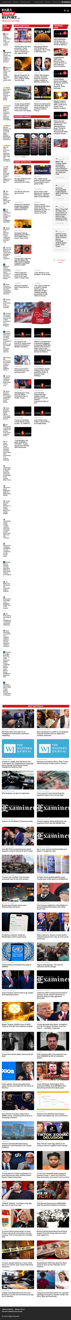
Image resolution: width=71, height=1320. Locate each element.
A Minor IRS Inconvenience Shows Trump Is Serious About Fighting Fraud (7, 364)
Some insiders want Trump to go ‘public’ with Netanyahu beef (18, 994)
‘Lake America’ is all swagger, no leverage (42, 273)
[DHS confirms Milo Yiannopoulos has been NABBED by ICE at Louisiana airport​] (53, 1041)
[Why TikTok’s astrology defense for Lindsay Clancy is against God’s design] (53, 1130)
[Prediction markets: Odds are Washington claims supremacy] (18, 922)
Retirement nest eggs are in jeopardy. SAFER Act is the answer (7, 603)
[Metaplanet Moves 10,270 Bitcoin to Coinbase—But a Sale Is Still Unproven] (42, 35)
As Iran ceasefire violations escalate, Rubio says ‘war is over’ (7, 380)
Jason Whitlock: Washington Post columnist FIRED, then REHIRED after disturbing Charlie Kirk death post (51, 1086)
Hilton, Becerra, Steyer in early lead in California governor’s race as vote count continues (53, 937)
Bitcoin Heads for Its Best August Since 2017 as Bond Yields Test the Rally (21, 77)
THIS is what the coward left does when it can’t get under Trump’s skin (21, 275)
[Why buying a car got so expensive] (18, 780)
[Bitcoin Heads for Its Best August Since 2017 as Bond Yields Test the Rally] (22, 64)
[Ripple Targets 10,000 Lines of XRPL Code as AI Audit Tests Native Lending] (18, 1011)
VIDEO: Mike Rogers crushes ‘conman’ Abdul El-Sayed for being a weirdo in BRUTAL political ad (41, 78)
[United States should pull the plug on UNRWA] (18, 951)
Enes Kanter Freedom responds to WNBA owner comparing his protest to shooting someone (17, 1115)
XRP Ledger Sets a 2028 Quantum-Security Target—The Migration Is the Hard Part (7, 174)
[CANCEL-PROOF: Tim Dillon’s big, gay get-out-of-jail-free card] (18, 1190)
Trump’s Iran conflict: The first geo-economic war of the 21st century (16, 878)
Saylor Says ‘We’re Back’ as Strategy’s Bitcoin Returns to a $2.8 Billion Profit (7, 94)
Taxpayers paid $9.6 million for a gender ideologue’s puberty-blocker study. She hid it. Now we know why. (53, 1294)
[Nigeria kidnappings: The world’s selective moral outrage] (53, 951)
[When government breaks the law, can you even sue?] (22, 360)
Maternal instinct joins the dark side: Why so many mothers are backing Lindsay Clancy (42, 107)
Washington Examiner (8, 729)
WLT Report (61, 159)
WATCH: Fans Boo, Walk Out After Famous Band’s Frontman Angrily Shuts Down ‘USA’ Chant (61, 240)
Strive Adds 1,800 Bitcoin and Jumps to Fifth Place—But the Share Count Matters (42, 194)
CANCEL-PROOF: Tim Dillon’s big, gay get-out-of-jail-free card (17, 1204)
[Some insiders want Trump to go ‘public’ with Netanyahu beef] (18, 979)
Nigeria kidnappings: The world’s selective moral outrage (50, 966)
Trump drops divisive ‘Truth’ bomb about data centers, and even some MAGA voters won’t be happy (22, 107)
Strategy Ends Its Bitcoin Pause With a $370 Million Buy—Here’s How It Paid (22, 235)
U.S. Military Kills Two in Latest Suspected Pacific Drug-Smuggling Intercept (7, 216)
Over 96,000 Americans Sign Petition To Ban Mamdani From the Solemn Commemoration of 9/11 (41, 398)
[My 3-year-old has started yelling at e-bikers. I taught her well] (53, 836)
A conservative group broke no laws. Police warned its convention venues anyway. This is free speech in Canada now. (17, 1234)
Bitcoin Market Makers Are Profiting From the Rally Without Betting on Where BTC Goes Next (7, 132)
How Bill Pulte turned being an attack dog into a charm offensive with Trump (17, 850)
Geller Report (19, 202)
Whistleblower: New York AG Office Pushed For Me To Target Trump (21, 395)
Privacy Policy (20, 1309)
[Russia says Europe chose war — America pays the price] (18, 892)
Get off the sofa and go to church (21, 192)
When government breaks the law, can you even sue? (21, 370)
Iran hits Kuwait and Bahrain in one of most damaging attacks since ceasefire (7, 253)
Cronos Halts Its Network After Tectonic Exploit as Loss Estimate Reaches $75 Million (7, 113)
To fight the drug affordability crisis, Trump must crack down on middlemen (52, 878)
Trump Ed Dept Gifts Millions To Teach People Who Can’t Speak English (6, 507)
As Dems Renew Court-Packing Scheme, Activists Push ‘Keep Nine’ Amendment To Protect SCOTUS (7, 451)
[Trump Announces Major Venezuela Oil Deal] (18, 1041)
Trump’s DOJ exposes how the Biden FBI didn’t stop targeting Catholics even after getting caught (22, 262)
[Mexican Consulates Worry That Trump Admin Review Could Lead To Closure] (53, 748)
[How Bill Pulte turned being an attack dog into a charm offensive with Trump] (18, 836)
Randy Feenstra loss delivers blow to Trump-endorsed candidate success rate (6, 235)
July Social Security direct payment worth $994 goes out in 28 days (7, 198)
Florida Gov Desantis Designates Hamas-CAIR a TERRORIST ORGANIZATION (22, 207)
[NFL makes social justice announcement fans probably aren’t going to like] (42, 169)
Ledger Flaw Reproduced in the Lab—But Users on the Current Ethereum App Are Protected (18, 1294)
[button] (65, 10)
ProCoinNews (38, 44)
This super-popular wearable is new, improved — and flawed (7, 39)
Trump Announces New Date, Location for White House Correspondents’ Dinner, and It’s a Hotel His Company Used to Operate (7, 342)
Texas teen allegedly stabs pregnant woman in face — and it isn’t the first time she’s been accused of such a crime (53, 1175)
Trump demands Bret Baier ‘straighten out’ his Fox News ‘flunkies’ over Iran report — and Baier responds (52, 1026)
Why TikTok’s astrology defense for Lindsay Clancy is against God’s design (52, 1145)
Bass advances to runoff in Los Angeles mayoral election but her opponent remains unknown (7, 638)
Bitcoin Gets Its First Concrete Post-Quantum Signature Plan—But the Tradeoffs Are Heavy (6, 153)
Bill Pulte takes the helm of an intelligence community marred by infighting (7, 619)
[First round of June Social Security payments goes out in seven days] (53, 780)
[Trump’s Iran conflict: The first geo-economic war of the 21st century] (18, 864)
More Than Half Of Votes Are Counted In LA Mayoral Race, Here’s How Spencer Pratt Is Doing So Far (62, 214)
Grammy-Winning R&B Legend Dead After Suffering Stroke (62, 191)
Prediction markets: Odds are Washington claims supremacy (14, 936)
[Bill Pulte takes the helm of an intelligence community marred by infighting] (18, 718)
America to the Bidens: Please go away (17, 821)
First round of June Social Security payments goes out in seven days (50, 794)
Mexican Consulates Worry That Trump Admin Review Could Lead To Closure (7, 689)
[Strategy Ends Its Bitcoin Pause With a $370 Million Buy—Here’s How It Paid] (22, 224)
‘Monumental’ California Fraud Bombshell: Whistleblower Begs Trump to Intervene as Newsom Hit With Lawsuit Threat (61, 127)
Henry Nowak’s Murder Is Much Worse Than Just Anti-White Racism (7, 413)
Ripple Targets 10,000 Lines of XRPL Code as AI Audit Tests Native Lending (60, 104)
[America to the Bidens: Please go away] (18, 808)
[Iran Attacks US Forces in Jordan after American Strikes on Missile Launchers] (22, 332)
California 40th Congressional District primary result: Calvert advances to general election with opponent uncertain (52, 995)
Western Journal (7, 759)
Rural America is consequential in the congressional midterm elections (7, 289)
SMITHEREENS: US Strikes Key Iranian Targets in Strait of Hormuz (7, 57)
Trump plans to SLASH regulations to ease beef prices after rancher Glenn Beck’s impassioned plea (16, 1175)
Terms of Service (7, 1309)
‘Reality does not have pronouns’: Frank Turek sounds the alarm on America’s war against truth (22, 50)
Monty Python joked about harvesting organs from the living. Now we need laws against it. (52, 1233)
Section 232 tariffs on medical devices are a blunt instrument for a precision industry (7, 320)
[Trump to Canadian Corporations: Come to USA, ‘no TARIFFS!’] (22, 411)
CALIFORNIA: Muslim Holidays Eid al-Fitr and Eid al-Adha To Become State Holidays (42, 372)
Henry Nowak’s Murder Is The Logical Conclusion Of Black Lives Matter (7, 396)
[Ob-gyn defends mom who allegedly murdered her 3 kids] (22, 169)
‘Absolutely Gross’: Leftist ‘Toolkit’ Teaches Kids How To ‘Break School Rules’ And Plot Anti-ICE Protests (7, 529)
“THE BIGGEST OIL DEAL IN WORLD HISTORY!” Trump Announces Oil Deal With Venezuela (21, 444)
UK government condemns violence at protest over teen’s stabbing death (7, 430)
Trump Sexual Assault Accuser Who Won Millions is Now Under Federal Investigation (7, 569)
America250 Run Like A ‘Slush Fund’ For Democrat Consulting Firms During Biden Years (7, 474)
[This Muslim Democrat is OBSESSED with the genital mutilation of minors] (53, 1190)
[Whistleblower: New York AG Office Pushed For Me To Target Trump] (22, 383)
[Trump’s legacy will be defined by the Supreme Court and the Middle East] (53, 808)
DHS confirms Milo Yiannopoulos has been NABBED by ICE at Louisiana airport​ (51, 1056)
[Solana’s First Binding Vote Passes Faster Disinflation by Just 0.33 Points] (53, 1100)
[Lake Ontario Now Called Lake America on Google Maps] (42, 411)
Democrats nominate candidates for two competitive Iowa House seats (7, 551)
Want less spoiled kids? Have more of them (21, 287)
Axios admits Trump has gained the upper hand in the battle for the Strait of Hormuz (17, 1086)
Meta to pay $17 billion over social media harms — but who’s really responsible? (7, 74)
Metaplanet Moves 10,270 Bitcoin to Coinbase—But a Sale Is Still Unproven (42, 49)
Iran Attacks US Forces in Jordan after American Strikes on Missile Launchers (22, 344)
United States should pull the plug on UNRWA (16, 966)
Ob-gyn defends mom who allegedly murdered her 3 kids (22, 180)
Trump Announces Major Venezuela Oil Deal (17, 1055)
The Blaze (18, 44)
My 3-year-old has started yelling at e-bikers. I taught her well (52, 850)
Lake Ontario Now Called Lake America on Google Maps (42, 421)
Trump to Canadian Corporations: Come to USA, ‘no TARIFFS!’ (22, 421)
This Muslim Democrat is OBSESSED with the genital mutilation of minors (51, 1204)
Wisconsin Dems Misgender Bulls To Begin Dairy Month (7, 491)
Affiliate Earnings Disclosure (12, 1311)
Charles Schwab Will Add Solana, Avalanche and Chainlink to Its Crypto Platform (17, 1145)
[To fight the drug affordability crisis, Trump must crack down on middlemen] (53, 864)
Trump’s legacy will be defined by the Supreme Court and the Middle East (51, 822)
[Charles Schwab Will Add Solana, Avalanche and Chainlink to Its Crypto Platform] (18, 1130)
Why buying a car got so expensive (15, 793)
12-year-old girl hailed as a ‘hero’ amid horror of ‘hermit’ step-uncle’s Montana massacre (17, 1265)
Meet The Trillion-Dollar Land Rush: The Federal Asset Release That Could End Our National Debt (62, 168)
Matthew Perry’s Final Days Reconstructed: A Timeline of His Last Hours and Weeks (7, 272)
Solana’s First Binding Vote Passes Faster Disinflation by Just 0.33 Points (52, 1115)
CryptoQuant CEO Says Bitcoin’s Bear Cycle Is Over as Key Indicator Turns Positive (60, 62)
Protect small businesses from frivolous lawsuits (7, 303)
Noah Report (18, 390)
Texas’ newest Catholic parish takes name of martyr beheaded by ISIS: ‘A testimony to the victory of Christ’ (42, 209)
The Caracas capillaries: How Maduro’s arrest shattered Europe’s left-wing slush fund (52, 907)
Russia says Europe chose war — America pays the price (15, 906)
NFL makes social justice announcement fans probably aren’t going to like (42, 181)
